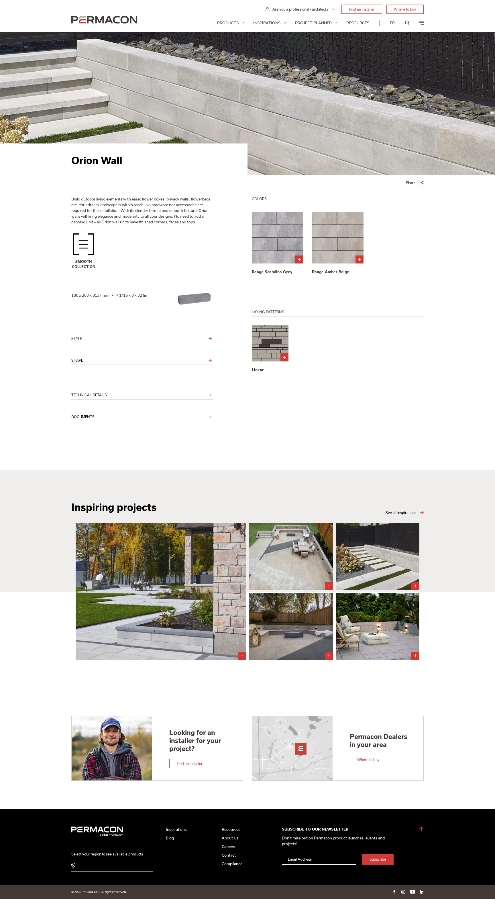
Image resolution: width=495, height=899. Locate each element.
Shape (77, 360)
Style (76, 339)
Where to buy (405, 9)
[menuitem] (392, 23)
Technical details (89, 395)
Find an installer (362, 9)
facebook (394, 892)
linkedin (422, 892)
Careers (228, 846)
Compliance (232, 863)
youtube (412, 892)
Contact (229, 855)
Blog (170, 838)
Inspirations (266, 23)
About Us (230, 838)
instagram (403, 892)
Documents (83, 417)
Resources (357, 23)
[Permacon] (104, 20)
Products (228, 23)
